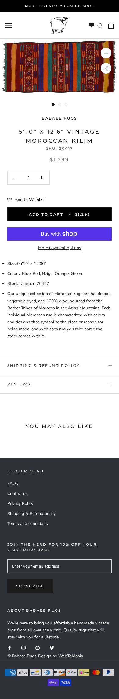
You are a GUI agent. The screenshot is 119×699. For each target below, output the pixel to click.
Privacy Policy (20, 503)
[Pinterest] (37, 647)
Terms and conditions (27, 524)
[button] (26, 199)
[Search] (100, 25)
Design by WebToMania (60, 656)
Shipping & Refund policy (43, 365)
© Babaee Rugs (22, 656)
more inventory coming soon (59, 6)
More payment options (59, 248)
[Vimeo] (51, 647)
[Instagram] (23, 647)
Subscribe (30, 586)
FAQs (12, 483)
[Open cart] (111, 26)
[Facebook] (9, 647)
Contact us (17, 493)
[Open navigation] (8, 25)
